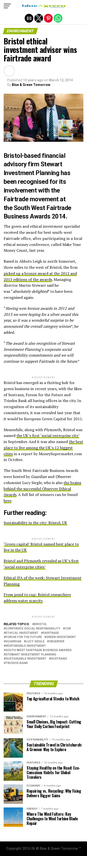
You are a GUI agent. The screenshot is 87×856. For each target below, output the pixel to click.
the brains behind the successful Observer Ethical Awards (42, 488)
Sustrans (59, 658)
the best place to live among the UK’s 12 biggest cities (43, 447)
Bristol (13, 155)
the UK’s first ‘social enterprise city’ (47, 435)
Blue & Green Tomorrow (31, 85)
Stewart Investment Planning (31, 654)
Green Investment (61, 637)
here (7, 500)
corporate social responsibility (33, 628)
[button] (7, 6)
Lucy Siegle (35, 641)
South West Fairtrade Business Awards (39, 650)
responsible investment (26, 645)
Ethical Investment (22, 633)
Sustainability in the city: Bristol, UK (35, 522)
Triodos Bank (17, 663)
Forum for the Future (24, 637)
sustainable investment (26, 658)
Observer (56, 641)
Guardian (13, 641)
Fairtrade (51, 633)
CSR (68, 628)
